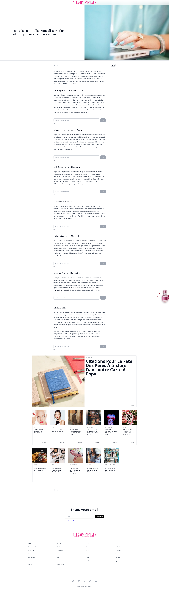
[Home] (54, 65)
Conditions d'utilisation (71, 521)
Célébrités (60, 550)
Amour (30, 564)
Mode (87, 550)
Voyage (117, 561)
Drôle (87, 557)
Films (58, 557)
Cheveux (30, 554)
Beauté (30, 543)
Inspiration (118, 547)
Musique (59, 543)
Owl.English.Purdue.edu (62, 290)
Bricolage (31, 550)
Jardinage (89, 561)
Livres (58, 561)
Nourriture (60, 554)
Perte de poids (32, 561)
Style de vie (99, 516)
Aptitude (117, 557)
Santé (58, 547)
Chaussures (118, 554)
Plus (103, 120)
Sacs (116, 543)
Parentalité (118, 550)
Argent (88, 554)
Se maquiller (32, 557)
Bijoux (88, 547)
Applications (60, 564)
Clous (87, 543)
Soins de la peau (33, 547)
